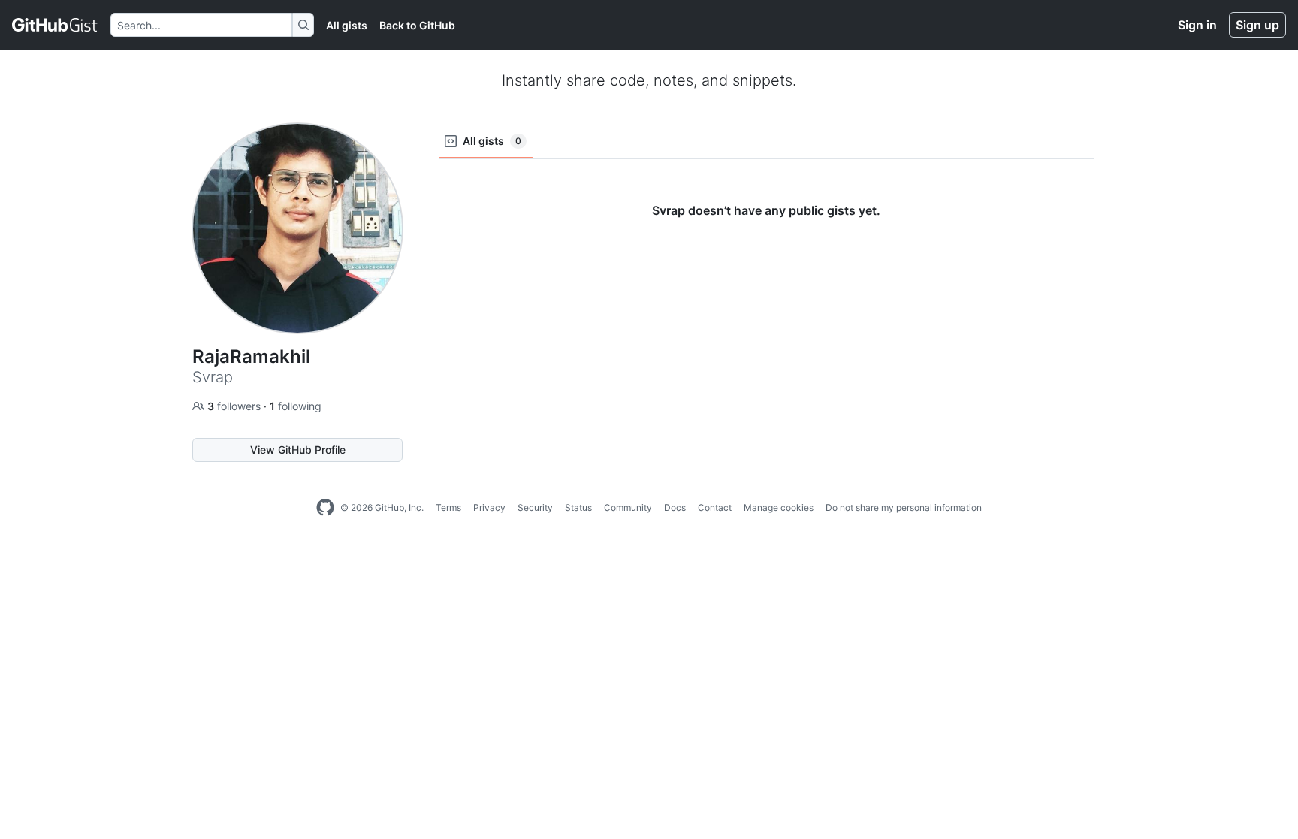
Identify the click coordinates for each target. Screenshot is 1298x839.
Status (578, 507)
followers (235, 406)
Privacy (489, 507)
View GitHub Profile (298, 449)
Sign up (1257, 24)
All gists (346, 25)
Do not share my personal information (904, 507)
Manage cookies (779, 507)
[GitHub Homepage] (325, 508)
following (295, 406)
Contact (715, 507)
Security (535, 507)
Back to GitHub (417, 25)
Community (628, 507)
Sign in (1197, 24)
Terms (448, 507)
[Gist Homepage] (55, 25)
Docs (675, 507)
